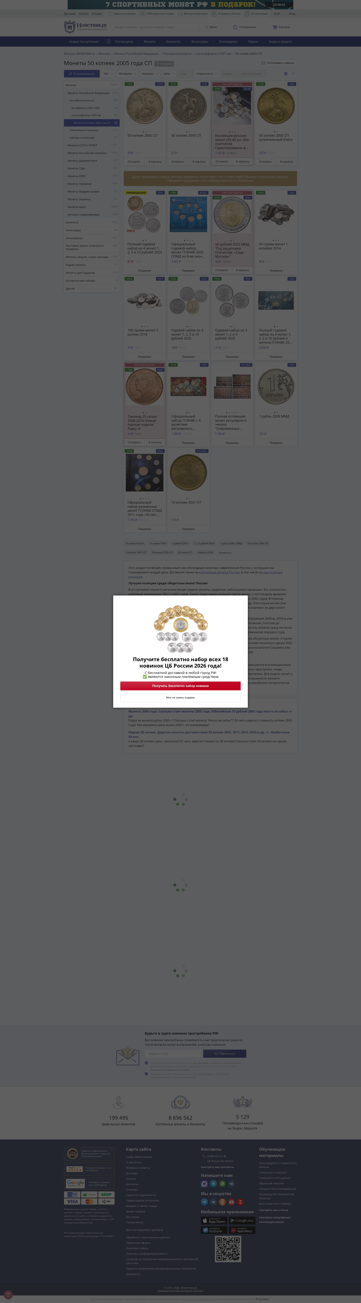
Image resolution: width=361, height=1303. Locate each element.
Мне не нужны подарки (180, 697)
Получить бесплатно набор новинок (180, 686)
